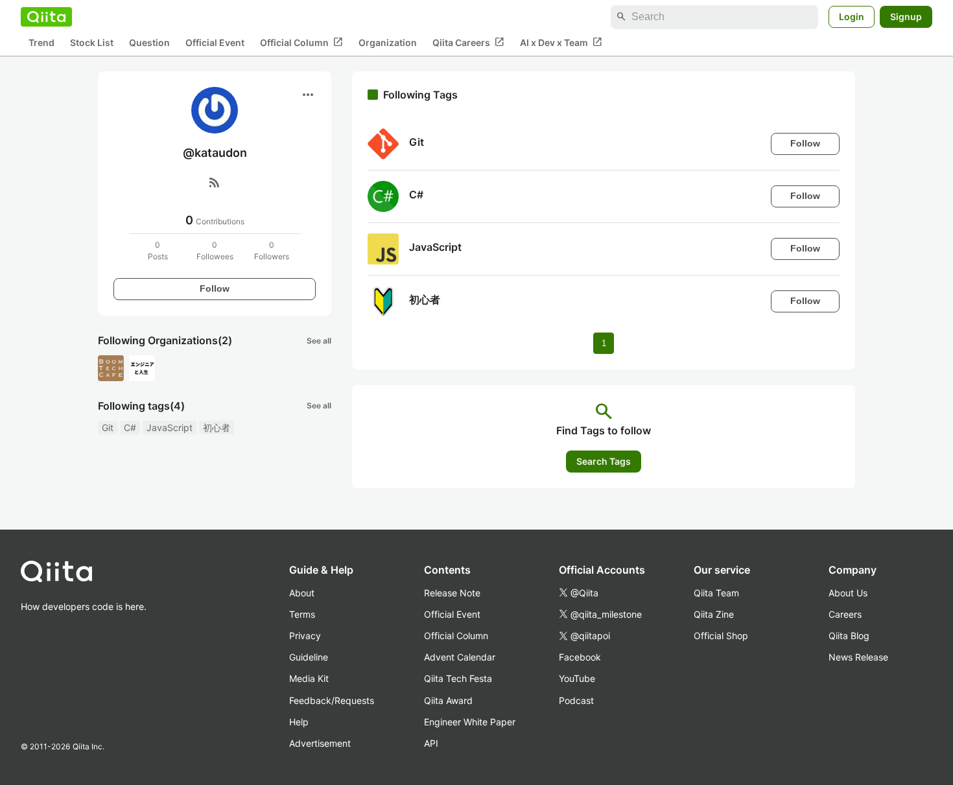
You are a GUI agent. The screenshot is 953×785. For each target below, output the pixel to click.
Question (149, 42)
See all (319, 341)
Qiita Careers (468, 42)
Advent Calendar (459, 656)
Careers (845, 614)
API (431, 743)
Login (851, 16)
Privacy (305, 635)
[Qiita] (46, 17)
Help (299, 721)
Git (107, 427)
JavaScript (170, 427)
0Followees (214, 250)
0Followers (271, 250)
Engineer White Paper (469, 721)
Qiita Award (448, 700)
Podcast (576, 700)
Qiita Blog (849, 635)
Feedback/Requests (331, 700)
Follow (214, 288)
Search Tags (603, 461)
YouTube (577, 678)
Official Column (301, 42)
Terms (302, 614)
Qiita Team (716, 592)
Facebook (580, 656)
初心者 (216, 427)
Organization (388, 42)
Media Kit (309, 678)
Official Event (214, 42)
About (301, 592)
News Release (858, 656)
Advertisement (320, 743)
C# (130, 427)
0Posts (158, 250)
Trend (41, 42)
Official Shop (721, 635)
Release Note (452, 592)
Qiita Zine (714, 614)
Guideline (308, 656)
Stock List (91, 42)
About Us (848, 592)
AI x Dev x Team (561, 42)
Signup (906, 16)
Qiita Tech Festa (458, 678)
